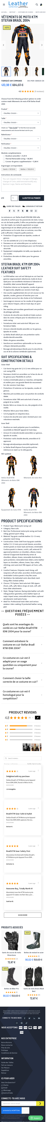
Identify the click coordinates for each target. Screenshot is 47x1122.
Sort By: (29, 764)
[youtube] (39, 1018)
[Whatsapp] (36, 211)
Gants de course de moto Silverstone (11, 954)
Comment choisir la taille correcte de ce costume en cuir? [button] (20, 680)
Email (5, 1088)
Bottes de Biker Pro (11, 988)
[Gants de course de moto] (11, 940)
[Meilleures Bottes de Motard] (34, 940)
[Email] (31, 211)
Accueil (4, 12)
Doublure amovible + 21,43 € (16, 156)
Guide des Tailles (7, 1062)
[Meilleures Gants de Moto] (34, 976)
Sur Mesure (5, 1068)
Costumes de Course (25, 12)
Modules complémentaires (11, 153)
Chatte (5, 1085)
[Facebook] (9, 211)
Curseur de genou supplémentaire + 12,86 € (21, 161)
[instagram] (17, 1023)
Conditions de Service (9, 1053)
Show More (10, 785)
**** (13, 127)
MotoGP (12, 12)
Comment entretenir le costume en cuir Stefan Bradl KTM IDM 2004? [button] (19, 645)
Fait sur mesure (7, 1065)
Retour (3, 1073)
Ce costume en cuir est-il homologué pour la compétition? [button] (16, 695)
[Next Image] (42, 45)
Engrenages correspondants (12, 165)
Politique (4, 1050)
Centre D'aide (8, 1093)
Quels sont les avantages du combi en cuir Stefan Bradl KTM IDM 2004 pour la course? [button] (20, 628)
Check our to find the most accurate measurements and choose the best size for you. (18, 129)
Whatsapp (7, 1090)
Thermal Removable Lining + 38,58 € (19, 159)
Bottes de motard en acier (34, 952)
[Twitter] (14, 211)
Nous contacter (7, 1045)
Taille (3, 118)
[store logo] (18, 4)
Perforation (5, 144)
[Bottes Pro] (11, 976)
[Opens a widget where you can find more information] (35, 1118)
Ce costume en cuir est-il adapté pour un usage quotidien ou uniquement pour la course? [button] (20, 663)
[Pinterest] (18, 211)
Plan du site (5, 1048)
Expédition (5, 1070)
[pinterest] (21, 1023)
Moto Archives (41, 12)
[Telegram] (27, 211)
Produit (4, 109)
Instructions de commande (11, 174)
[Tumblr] (22, 211)
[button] (6, 71)
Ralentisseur (6, 134)
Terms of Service (12, 1118)
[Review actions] (38, 770)
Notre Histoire (6, 1042)
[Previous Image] (3, 45)
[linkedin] (34, 1018)
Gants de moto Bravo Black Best (34, 990)
